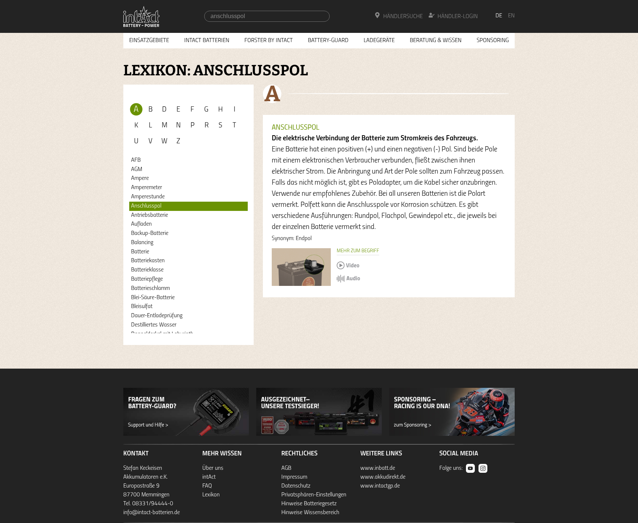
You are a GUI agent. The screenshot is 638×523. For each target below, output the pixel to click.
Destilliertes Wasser (153, 325)
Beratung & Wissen (436, 41)
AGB (286, 468)
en (511, 16)
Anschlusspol (146, 206)
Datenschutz (296, 486)
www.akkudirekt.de (382, 477)
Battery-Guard (328, 41)
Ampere (140, 178)
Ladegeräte (379, 41)
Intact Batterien (206, 41)
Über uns (212, 468)
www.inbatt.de (377, 468)
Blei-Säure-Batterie (153, 298)
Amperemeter (146, 188)
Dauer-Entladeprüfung (156, 316)
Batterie (140, 252)
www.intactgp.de (380, 486)
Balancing (142, 243)
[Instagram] (482, 468)
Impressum (294, 477)
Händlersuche (403, 17)
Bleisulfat (141, 307)
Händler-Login (458, 17)
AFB (136, 160)
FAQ (207, 486)
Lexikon (211, 495)
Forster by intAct (268, 41)
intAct (209, 477)
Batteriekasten (148, 261)
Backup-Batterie (149, 233)
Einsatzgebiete (149, 41)
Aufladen (141, 224)
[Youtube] (470, 468)
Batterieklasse (147, 270)
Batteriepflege (147, 279)
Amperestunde (148, 197)
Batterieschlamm (150, 288)
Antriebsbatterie (149, 215)
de (498, 16)
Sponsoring (493, 41)
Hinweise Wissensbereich (310, 513)
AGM (136, 169)
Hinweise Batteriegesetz (309, 504)
